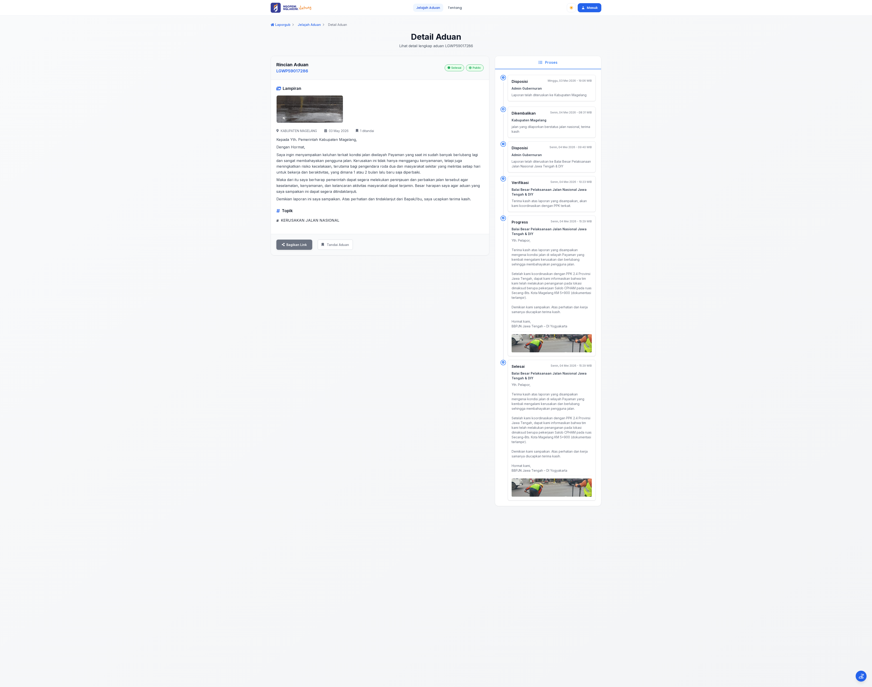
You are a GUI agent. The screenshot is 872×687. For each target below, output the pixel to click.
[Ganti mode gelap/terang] (571, 7)
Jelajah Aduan (428, 7)
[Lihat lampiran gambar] (552, 343)
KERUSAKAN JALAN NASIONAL (309, 220)
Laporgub (282, 25)
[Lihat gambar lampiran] (310, 109)
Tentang (455, 7)
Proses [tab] (550, 62)
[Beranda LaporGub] (291, 8)
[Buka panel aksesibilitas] (861, 676)
